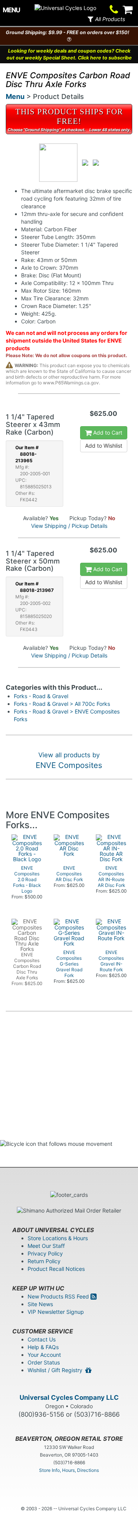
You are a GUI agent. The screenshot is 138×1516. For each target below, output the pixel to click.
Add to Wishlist (103, 445)
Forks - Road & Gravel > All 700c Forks (62, 703)
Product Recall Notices (56, 1269)
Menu (15, 96)
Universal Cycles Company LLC (69, 1397)
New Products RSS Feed (59, 1296)
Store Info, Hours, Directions (69, 1470)
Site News (40, 1304)
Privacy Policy (45, 1253)
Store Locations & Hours (58, 1238)
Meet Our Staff (46, 1245)
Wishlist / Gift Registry (56, 1370)
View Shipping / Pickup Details (69, 525)
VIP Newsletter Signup (56, 1311)
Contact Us (42, 1339)
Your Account (44, 1354)
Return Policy (44, 1261)
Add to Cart (107, 432)
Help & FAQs (43, 1347)
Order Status (44, 1362)
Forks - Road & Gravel (41, 696)
